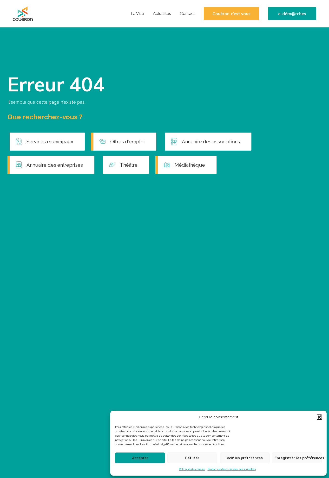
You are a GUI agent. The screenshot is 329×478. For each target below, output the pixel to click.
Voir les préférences (245, 458)
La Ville (137, 13)
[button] (319, 417)
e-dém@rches (292, 13)
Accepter (140, 458)
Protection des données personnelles (232, 469)
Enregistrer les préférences (298, 458)
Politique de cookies (192, 469)
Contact (187, 13)
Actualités (162, 13)
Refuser (192, 458)
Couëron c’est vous (231, 13)
